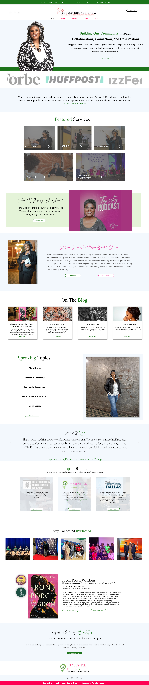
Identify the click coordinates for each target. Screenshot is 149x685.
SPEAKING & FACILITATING (84, 176)
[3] (14, 12)
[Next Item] (145, 80)
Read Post (22, 336)
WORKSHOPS (102, 146)
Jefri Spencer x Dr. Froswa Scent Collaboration (76, 2)
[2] (77, 678)
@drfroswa (84, 530)
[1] (10, 12)
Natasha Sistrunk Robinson (81, 588)
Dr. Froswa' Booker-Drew (75, 586)
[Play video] (101, 210)
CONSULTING (31, 146)
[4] (19, 12)
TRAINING (65, 146)
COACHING (31, 177)
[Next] (139, 262)
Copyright (47, 683)
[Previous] (41, 262)
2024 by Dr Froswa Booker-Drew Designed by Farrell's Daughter (78, 683)
